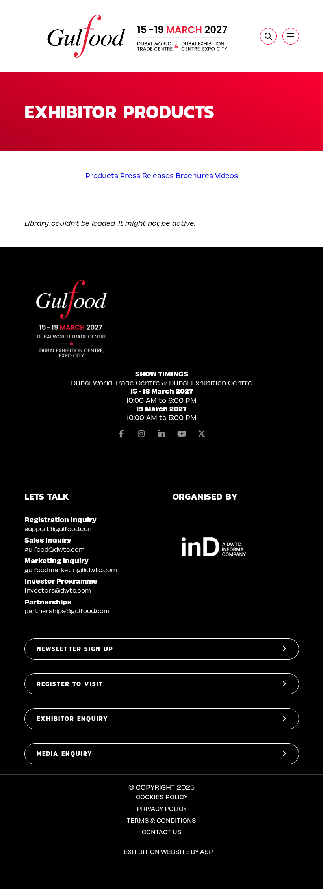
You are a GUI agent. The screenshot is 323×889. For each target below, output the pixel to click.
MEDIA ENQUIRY (65, 753)
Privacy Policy (162, 808)
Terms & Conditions (161, 820)
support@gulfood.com (59, 528)
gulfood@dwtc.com (54, 549)
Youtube (182, 434)
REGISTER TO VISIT (70, 683)
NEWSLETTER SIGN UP (75, 648)
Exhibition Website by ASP (168, 851)
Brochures (194, 175)
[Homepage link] (138, 36)
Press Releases (147, 175)
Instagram (141, 434)
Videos (226, 175)
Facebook (121, 434)
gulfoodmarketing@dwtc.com (70, 569)
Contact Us (162, 831)
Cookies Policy (161, 796)
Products (101, 175)
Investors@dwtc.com (57, 590)
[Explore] (290, 36)
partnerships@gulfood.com (67, 610)
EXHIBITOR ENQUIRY (72, 718)
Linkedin (161, 434)
